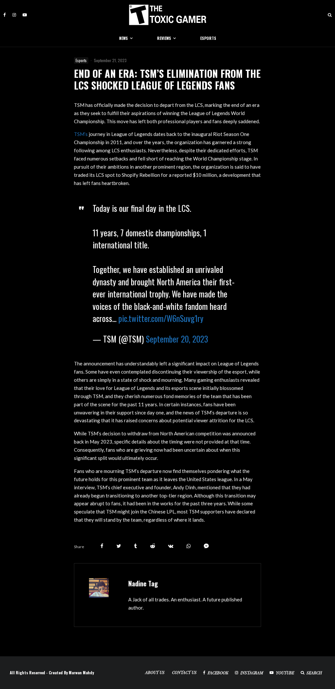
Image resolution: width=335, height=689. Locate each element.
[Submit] (152, 546)
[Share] (101, 546)
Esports (81, 60)
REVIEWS (164, 38)
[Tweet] (118, 546)
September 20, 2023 (177, 339)
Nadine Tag (143, 583)
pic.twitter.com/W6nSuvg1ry (160, 318)
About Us (155, 672)
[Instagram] (14, 15)
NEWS (123, 38)
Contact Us (184, 672)
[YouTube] (24, 15)
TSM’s (81, 134)
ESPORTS (208, 38)
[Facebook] (4, 15)
